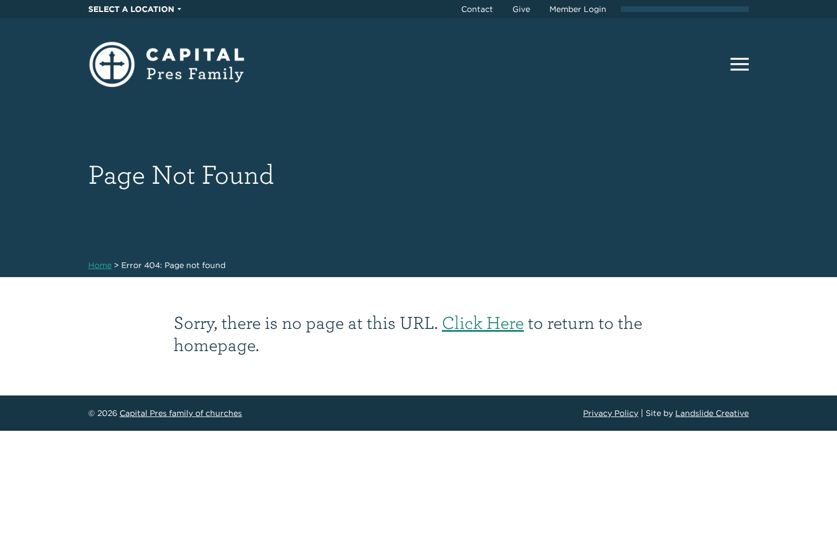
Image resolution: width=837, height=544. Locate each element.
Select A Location (131, 9)
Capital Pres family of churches (181, 413)
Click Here (483, 321)
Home (100, 265)
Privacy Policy (610, 413)
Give (521, 9)
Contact (477, 9)
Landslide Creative (712, 413)
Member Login (577, 9)
